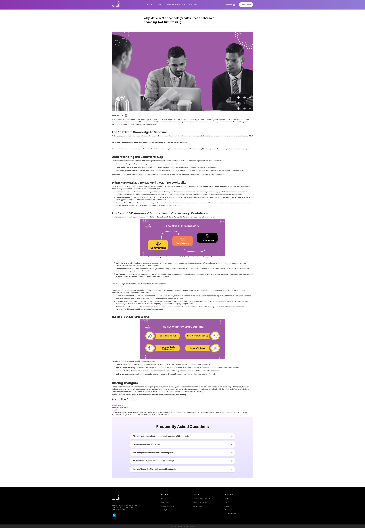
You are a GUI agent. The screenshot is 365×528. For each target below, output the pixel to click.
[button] (150, 5)
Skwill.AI (114, 410)
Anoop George (117, 405)
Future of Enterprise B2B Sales (175, 5)
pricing (160, 5)
